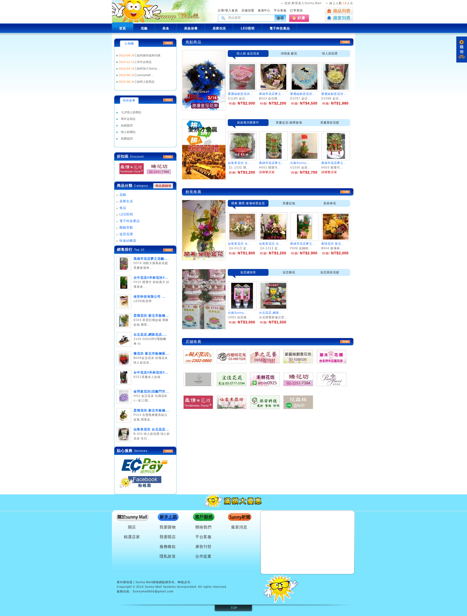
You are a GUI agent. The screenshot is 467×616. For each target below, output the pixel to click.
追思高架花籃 (329, 272)
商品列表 (339, 11)
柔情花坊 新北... (332, 243)
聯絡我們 (203, 527)
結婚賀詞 (127, 125)
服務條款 (168, 547)
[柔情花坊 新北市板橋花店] (130, 174)
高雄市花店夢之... (271, 94)
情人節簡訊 (128, 132)
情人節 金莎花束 (248, 53)
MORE (168, 156)
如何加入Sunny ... (148, 68)
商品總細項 (163, 185)
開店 (132, 527)
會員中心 (264, 10)
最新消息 (239, 527)
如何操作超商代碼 (148, 55)
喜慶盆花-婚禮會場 (289, 122)
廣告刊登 (203, 547)
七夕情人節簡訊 (131, 112)
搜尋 (280, 18)
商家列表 (339, 18)
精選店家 (132, 537)
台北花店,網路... (270, 312)
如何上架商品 (145, 81)
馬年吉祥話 (128, 119)
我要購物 (168, 527)
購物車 (461, 49)
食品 (122, 208)
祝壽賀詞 (127, 138)
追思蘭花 (289, 272)
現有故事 (129, 100)
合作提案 (203, 556)
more (168, 250)
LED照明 (126, 214)
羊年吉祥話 (144, 62)
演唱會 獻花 (289, 53)
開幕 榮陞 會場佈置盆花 (248, 203)
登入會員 (231, 10)
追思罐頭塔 (248, 272)
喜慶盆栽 (289, 203)
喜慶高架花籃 (329, 122)
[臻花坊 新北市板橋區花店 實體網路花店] (157, 174)
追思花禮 (126, 234)
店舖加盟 (248, 10)
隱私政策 (168, 556)
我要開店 (168, 537)
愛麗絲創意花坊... (240, 94)
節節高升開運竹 (248, 122)
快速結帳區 (127, 240)
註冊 (221, 10)
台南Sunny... (237, 312)
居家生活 (126, 201)
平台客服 (280, 10)
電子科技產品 (129, 221)
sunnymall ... (145, 75)
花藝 (122, 194)
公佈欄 (129, 43)
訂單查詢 (296, 10)
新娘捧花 (329, 203)
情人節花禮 (330, 53)
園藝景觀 (126, 227)
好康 (301, 18)
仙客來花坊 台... (239, 243)
